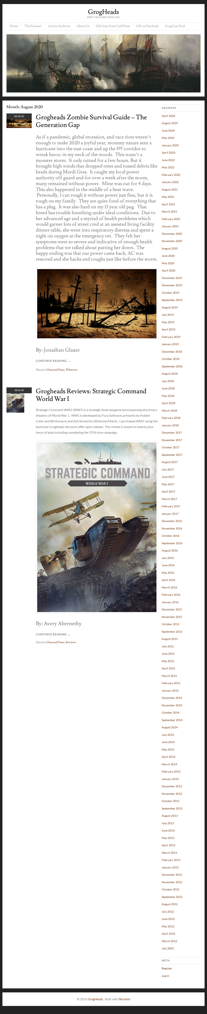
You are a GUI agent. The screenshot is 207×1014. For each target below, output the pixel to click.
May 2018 (168, 395)
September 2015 (172, 631)
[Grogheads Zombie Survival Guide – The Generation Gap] (19, 127)
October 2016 (170, 535)
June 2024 (168, 130)
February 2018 (171, 417)
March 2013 (169, 852)
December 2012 (172, 874)
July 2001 (168, 948)
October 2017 (170, 447)
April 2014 (168, 756)
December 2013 (172, 786)
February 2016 (171, 594)
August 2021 (170, 189)
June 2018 (168, 388)
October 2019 (170, 292)
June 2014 (168, 742)
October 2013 (170, 801)
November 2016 (172, 528)
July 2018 (168, 381)
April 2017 (168, 491)
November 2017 (172, 440)
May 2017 (168, 484)
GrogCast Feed (175, 26)
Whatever (71, 370)
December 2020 (172, 233)
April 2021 (168, 204)
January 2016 (170, 602)
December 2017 (172, 432)
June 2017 (168, 476)
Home (14, 26)
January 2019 (170, 344)
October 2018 (170, 359)
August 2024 (170, 123)
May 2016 (168, 572)
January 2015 (170, 690)
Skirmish (124, 999)
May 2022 (168, 167)
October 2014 (170, 712)
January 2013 (170, 867)
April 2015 (168, 668)
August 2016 (170, 550)
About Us (83, 26)
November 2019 (172, 285)
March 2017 (169, 499)
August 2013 (170, 815)
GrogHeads (103, 12)
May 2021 (168, 196)
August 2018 (170, 373)
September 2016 (172, 543)
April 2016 (168, 580)
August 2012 (170, 904)
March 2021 (169, 211)
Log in (165, 975)
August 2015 (170, 639)
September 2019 (172, 300)
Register (167, 968)
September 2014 (172, 720)
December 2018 (172, 351)
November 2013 (172, 793)
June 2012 (168, 919)
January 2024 (170, 145)
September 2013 (172, 808)
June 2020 (168, 255)
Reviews (71, 642)
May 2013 (168, 838)
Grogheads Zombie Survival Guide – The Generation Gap (91, 121)
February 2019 (171, 337)
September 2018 (172, 366)
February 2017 (171, 506)
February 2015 (171, 683)
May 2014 (168, 749)
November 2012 (172, 882)
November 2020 (172, 241)
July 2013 (168, 823)
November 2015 (172, 617)
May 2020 (168, 263)
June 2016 (168, 565)
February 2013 (171, 860)
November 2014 (172, 705)
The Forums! (33, 26)
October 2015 (170, 624)
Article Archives (59, 26)
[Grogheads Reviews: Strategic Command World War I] (15, 411)
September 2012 (172, 897)
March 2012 (169, 941)
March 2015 (169, 675)
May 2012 (168, 926)
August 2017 (170, 462)
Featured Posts (55, 370)
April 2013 (168, 845)
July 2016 (168, 558)
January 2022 (170, 182)
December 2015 (172, 609)
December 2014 (172, 697)
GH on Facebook (147, 26)
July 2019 (168, 314)
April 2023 (168, 152)
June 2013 (168, 830)
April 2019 (168, 329)
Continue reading (53, 361)
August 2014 (170, 727)
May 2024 (168, 137)
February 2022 (171, 174)
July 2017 (168, 469)
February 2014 (171, 771)
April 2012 (168, 933)
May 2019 (168, 322)
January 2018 (170, 425)
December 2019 (172, 278)
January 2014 (170, 779)
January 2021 (170, 226)
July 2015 (168, 646)
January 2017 (170, 513)
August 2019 (170, 307)
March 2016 (169, 587)
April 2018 (168, 403)
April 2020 (168, 270)
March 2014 (169, 764)
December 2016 (172, 521)
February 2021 (171, 219)
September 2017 (172, 454)
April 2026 (168, 115)
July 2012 (168, 911)
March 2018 (169, 410)
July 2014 (168, 734)
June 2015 (168, 653)
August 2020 (170, 248)
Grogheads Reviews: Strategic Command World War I (91, 395)
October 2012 (170, 889)
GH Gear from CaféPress (113, 26)
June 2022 (168, 160)
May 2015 (168, 661)
